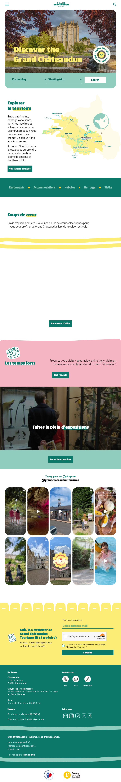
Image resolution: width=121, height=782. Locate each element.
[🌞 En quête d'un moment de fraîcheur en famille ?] (105, 561)
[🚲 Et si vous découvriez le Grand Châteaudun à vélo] (15, 561)
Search (95, 80)
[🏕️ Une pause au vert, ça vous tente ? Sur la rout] (83, 561)
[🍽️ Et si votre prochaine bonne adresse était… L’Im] (105, 511)
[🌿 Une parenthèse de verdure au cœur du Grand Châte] (15, 511)
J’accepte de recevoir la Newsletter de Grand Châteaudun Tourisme (86, 645)
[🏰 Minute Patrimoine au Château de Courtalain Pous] (60, 561)
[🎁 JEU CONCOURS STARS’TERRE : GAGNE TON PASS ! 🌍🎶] (38, 561)
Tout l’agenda (60, 375)
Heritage (89, 187)
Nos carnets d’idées (60, 323)
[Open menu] (7, 5)
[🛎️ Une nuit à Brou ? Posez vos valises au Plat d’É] (60, 511)
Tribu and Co (28, 754)
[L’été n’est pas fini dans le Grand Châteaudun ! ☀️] (83, 511)
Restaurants (16, 187)
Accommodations (44, 187)
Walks (108, 187)
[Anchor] (101, 54)
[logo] (61, 4)
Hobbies (69, 187)
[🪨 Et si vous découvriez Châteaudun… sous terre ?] (38, 511)
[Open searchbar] (114, 4)
